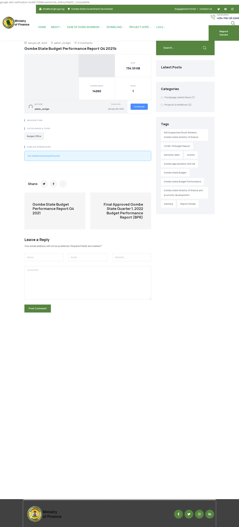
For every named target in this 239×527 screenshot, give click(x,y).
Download (139, 106)
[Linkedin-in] (209, 514)
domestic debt (172, 154)
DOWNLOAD (114, 27)
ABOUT (55, 27)
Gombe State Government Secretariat (92, 8)
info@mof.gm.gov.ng (53, 8)
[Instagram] (199, 514)
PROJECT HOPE (139, 27)
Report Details (188, 203)
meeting (168, 203)
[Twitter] (218, 9)
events (191, 154)
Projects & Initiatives (176, 104)
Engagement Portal (185, 8)
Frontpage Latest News (178, 97)
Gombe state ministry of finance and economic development (183, 193)
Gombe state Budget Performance (182, 181)
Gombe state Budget (175, 172)
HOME (42, 27)
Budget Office (34, 136)
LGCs (159, 27)
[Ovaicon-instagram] (232, 9)
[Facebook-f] (178, 514)
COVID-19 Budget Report (177, 146)
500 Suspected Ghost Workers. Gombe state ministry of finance (181, 135)
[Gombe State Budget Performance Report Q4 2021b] (44, 184)
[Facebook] (225, 9)
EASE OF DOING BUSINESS (83, 27)
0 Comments (85, 43)
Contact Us (206, 8)
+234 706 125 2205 (228, 18)
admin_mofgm (62, 43)
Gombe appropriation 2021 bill (179, 163)
